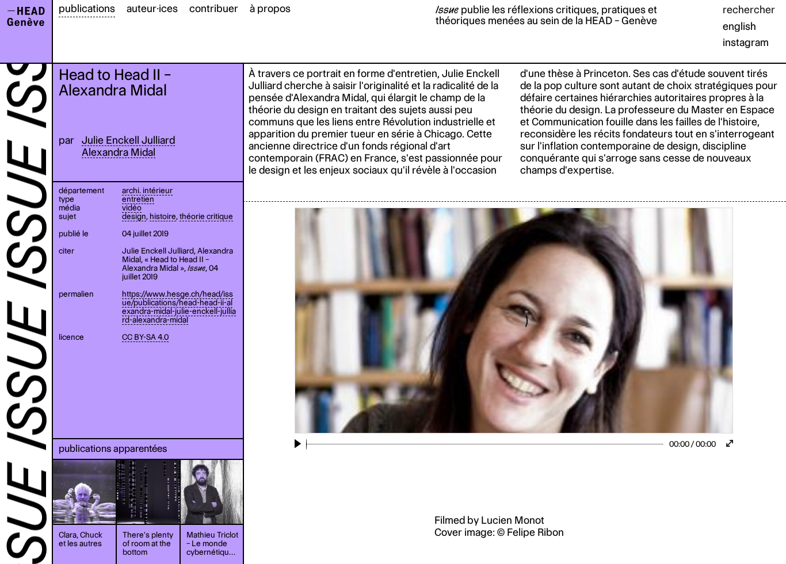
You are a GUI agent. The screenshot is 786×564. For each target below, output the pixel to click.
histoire (163, 216)
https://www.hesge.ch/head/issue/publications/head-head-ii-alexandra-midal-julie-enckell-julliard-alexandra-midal (179, 306)
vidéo (132, 207)
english (739, 26)
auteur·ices (152, 8)
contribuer (213, 8)
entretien (138, 199)
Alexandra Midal (118, 152)
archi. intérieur (147, 190)
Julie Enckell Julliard (128, 140)
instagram (746, 42)
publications (87, 8)
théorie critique (206, 216)
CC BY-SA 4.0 (145, 337)
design (134, 216)
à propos (270, 8)
